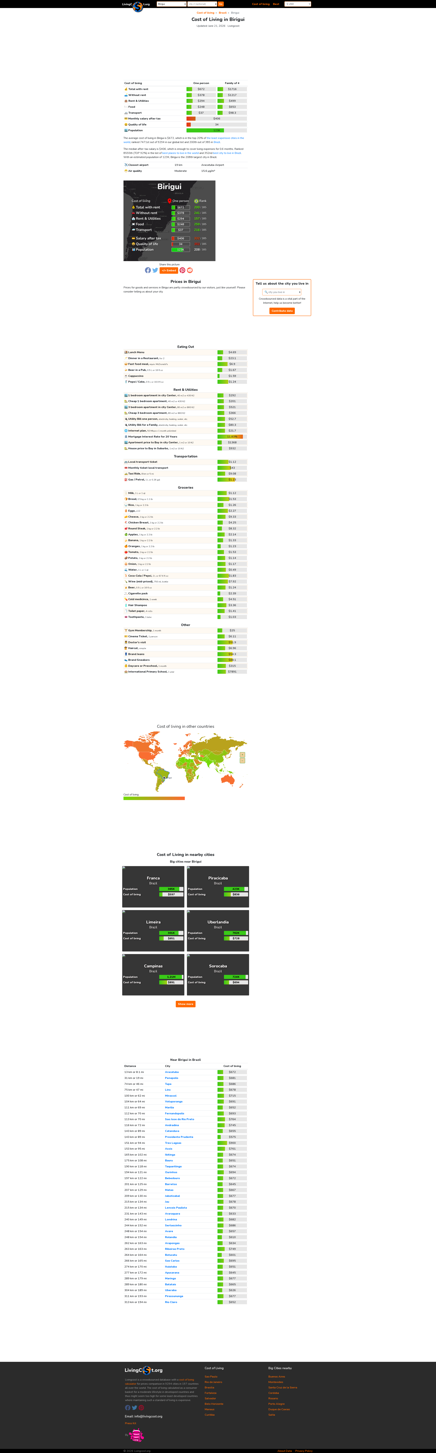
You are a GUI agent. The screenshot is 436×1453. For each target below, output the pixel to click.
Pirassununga (174, 1296)
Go (220, 4)
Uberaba (170, 1290)
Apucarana (172, 1273)
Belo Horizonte (214, 1404)
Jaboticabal (172, 1196)
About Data (284, 1451)
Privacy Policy (304, 1451)
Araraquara (172, 1214)
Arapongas (172, 1243)
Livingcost (233, 26)
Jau (167, 1202)
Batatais (170, 1284)
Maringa (170, 1278)
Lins (168, 1090)
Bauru (169, 1160)
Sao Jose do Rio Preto (179, 1119)
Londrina (171, 1219)
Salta (271, 1415)
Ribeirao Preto (174, 1249)
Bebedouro (172, 1178)
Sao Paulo (211, 1377)
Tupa (168, 1084)
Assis (168, 1149)
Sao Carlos (172, 1261)
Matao (169, 1190)
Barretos (171, 1184)
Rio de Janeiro (213, 1382)
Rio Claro (171, 1302)
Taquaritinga (173, 1166)
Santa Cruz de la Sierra (282, 1387)
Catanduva (172, 1131)
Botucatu (171, 1255)
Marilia (169, 1107)
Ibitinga (170, 1155)
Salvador (210, 1398)
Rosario (273, 1398)
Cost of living (261, 4)
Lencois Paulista (176, 1208)
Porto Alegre (276, 1404)
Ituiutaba (171, 1267)
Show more (185, 1004)
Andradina (172, 1125)
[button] (148, 270)
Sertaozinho (173, 1225)
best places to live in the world (180, 153)
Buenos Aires (276, 1377)
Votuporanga (173, 1101)
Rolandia (171, 1237)
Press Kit (130, 1423)
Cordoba (273, 1393)
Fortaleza (210, 1393)
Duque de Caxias (279, 1409)
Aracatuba (172, 1072)
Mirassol (170, 1096)
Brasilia (209, 1387)
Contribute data (282, 311)
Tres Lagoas (173, 1143)
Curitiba (210, 1415)
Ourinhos (171, 1172)
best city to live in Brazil (227, 153)
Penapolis (171, 1078)
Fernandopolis (174, 1113)
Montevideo (275, 1382)
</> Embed (169, 270)
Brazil (217, 142)
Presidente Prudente (179, 1137)
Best (276, 4)
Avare (169, 1231)
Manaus (209, 1409)
